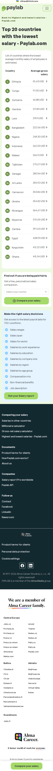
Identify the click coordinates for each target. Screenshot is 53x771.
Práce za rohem (11, 647)
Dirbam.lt (8, 683)
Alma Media (37, 580)
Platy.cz (32, 642)
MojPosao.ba (34, 674)
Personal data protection (16, 551)
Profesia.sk (9, 629)
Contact (6, 501)
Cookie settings (11, 558)
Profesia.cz (9, 633)
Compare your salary (27, 766)
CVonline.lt (8, 669)
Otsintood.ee (10, 692)
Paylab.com (33, 651)
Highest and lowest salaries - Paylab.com (24, 436)
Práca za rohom (11, 642)
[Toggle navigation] (47, 8)
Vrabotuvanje (34, 678)
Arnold (31, 624)
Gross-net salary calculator (17, 431)
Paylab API (7, 485)
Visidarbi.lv (8, 688)
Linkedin (6, 511)
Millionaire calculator (13, 425)
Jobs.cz (7, 624)
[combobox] (24, 292)
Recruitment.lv (10, 701)
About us (7, 463)
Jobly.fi (7, 721)
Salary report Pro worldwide (17, 479)
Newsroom (8, 517)
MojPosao (32, 669)
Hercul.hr (32, 683)
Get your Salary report (21, 395)
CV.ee (6, 678)
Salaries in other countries (16, 420)
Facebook (7, 506)
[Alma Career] (26, 737)
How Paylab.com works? (15, 458)
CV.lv (6, 674)
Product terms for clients (16, 452)
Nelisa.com (9, 656)
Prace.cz (8, 638)
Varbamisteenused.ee (13, 706)
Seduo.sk (32, 638)
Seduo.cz (32, 633)
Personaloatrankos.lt (13, 697)
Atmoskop (8, 651)
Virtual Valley (34, 688)
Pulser (31, 692)
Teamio (31, 629)
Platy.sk (31, 647)
